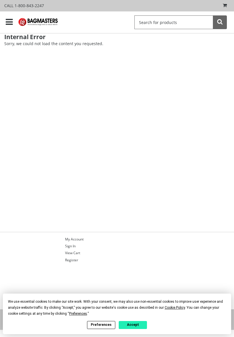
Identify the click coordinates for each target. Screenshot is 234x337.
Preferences (101, 325)
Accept (133, 325)
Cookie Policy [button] (175, 308)
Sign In (70, 246)
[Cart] (223, 5)
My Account (74, 239)
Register (71, 260)
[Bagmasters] (42, 22)
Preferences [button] (78, 314)
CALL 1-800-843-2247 (24, 5)
